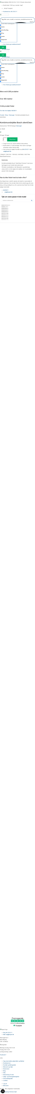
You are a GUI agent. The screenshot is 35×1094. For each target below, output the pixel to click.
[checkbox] (8, 25)
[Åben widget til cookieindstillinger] (3, 1091)
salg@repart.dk (7, 151)
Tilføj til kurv (12, 139)
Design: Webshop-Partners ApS (8, 1092)
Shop (6, 115)
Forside (2, 115)
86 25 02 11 (26, 149)
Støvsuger (11, 115)
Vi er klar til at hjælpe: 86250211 (8, 110)
